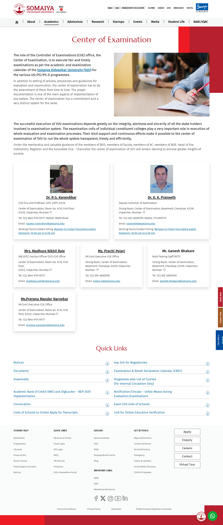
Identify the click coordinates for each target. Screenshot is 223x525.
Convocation (22, 404)
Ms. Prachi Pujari (111, 251)
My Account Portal (62, 438)
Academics (51, 21)
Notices (19, 362)
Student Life (176, 21)
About (31, 21)
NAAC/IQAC (200, 21)
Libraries (18, 449)
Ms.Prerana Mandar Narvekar (44, 299)
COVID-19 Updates (142, 472)
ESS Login (58, 449)
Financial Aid (20, 455)
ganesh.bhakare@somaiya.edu (178, 281)
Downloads (21, 379)
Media (155, 21)
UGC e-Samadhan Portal (65, 472)
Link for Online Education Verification (139, 412)
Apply (187, 432)
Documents (21, 371)
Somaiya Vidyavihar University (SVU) (64, 70)
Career (161, 8)
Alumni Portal (20, 461)
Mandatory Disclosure (133, 8)
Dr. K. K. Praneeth (162, 197)
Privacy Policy (93, 509)
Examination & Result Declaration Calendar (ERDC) (148, 371)
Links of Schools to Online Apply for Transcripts (45, 412)
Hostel (190, 8)
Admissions (75, 21)
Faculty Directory (142, 449)
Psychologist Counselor (25, 466)
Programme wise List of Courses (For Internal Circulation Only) (135, 381)
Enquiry (187, 440)
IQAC (117, 8)
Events (137, 21)
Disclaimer (116, 509)
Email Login (59, 443)
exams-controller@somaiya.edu (45, 223)
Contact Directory (142, 443)
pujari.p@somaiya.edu (106, 281)
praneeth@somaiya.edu (141, 223)
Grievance (58, 466)
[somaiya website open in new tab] (202, 8)
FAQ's (56, 455)
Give (169, 8)
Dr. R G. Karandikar (61, 197)
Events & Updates (142, 461)
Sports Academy (101, 438)
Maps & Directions (142, 438)
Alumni (151, 8)
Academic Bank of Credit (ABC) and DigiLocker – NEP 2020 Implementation (52, 394)
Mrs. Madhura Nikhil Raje (44, 251)
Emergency (179, 8)
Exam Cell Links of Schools (132, 404)
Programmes (20, 443)
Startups (118, 21)
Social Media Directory (145, 466)
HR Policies (59, 461)
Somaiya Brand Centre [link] (104, 455)
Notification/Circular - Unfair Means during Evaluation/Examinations (143, 394)
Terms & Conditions (66, 509)
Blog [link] (96, 461)
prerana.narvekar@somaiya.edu (45, 325)
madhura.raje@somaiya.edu (43, 281)
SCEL (96, 443)
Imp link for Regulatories (130, 362)
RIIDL (96, 449)
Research (98, 21)
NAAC (110, 8)
